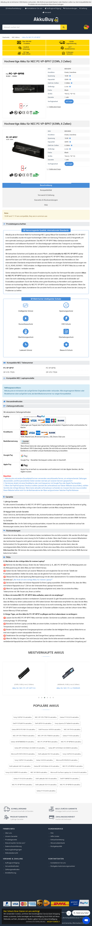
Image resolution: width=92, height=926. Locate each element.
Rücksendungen (71, 8)
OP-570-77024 (51, 372)
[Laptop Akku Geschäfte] (46, 21)
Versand (48, 12)
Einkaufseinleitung (14, 8)
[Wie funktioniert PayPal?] (79, 906)
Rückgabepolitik (56, 846)
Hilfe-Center (55, 836)
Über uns (8, 833)
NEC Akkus (16, 37)
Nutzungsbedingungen (13, 850)
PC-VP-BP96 (51, 368)
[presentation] (46, 185)
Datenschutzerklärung (13, 846)
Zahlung (84, 8)
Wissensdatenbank (58, 843)
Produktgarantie (11, 840)
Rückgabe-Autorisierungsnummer (63, 866)
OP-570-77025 (8, 372)
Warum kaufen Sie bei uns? (15, 843)
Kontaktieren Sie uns (34, 8)
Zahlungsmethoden (12, 869)
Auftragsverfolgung (54, 8)
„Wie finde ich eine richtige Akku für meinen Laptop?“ (33, 580)
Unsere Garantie (11, 836)
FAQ (52, 833)
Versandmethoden (12, 866)
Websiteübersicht (11, 853)
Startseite (5, 37)
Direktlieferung (10, 873)
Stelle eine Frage (55, 107)
